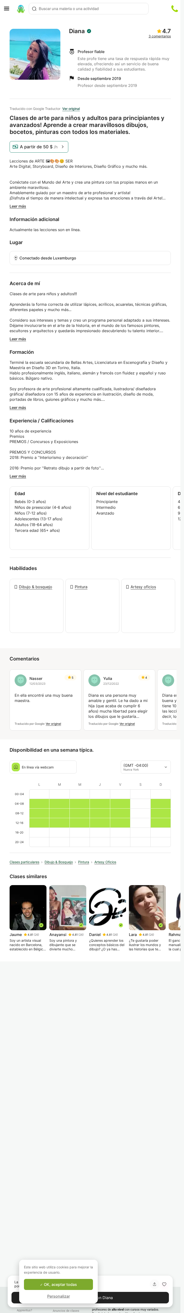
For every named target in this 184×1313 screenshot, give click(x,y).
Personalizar (58, 1296)
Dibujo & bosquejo (35, 586)
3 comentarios (160, 36)
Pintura (81, 586)
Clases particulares (24, 862)
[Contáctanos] (174, 8)
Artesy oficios (143, 586)
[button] (164, 1284)
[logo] (21, 8)
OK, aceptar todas (60, 1284)
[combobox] (89, 8)
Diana (77, 31)
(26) (36, 934)
